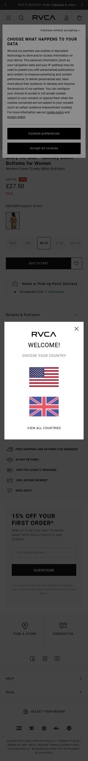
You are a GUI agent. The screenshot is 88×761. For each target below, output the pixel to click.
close (77, 328)
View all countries (44, 428)
